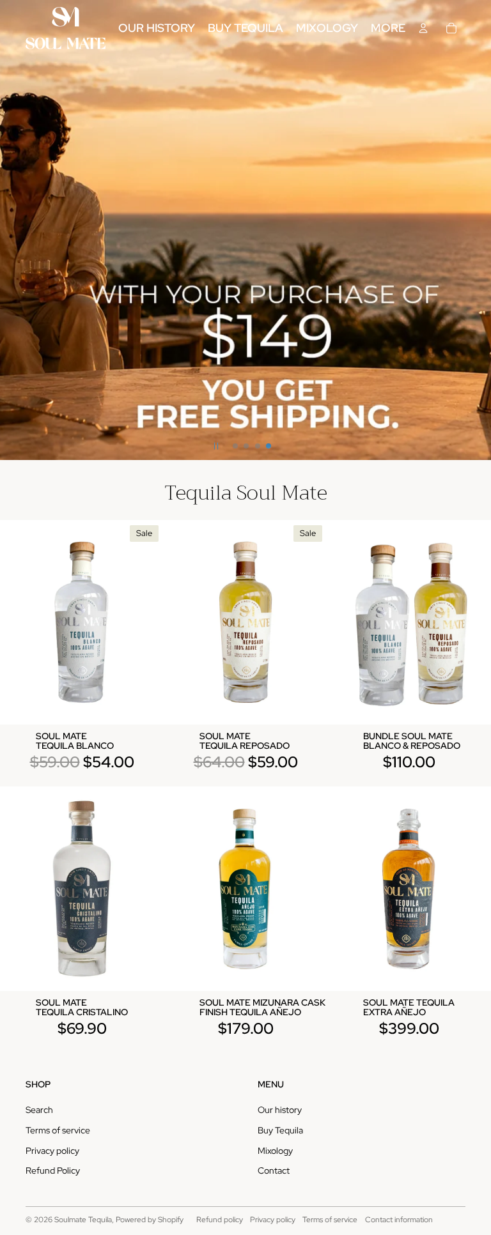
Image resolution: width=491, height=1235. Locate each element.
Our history (280, 1110)
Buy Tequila (280, 1130)
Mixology (275, 1150)
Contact (274, 1170)
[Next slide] (479, 230)
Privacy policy (52, 1150)
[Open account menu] (423, 28)
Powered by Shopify (149, 1220)
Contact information (399, 1220)
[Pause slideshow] (216, 446)
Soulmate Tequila (83, 1220)
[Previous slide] (11, 230)
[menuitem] (388, 28)
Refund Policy (53, 1170)
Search (39, 1110)
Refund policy (219, 1220)
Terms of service (58, 1130)
